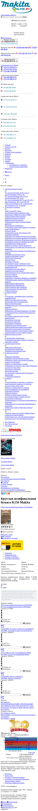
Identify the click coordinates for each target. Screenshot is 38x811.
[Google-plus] (29, 744)
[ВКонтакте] (2, 493)
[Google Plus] (9, 493)
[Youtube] (17, 742)
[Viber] (29, 747)
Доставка (8, 159)
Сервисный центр (10, 60)
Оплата (7, 157)
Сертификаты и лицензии (18, 165)
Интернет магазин (10, 40)
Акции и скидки (10, 147)
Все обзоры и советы (8, 713)
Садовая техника (11, 292)
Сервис (7, 161)
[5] (9, 527)
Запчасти (8, 409)
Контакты (8, 150)
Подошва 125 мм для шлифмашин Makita (15, 654)
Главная (7, 145)
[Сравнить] (2, 625)
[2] (4, 527)
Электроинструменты (12, 207)
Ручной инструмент (12, 353)
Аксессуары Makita (7, 465)
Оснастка (8, 378)
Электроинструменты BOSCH (11, 435)
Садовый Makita (6, 461)
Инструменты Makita (8, 458)
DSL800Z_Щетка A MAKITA (11, 678)
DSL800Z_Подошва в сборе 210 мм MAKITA (16, 631)
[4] (7, 527)
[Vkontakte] (17, 738)
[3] (5, 527)
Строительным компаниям (18, 167)
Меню (7, 175)
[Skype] (29, 749)
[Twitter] (4, 493)
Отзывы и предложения (13, 152)
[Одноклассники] (6, 493)
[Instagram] (29, 745)
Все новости (5, 477)
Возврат (7, 156)
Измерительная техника (13, 334)
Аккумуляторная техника (13, 189)
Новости (8, 154)
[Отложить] (2, 627)
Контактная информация (9, 43)
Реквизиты (8, 168)
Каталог (7, 148)
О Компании (9, 163)
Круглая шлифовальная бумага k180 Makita (16, 607)
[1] (2, 527)
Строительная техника (12, 344)
